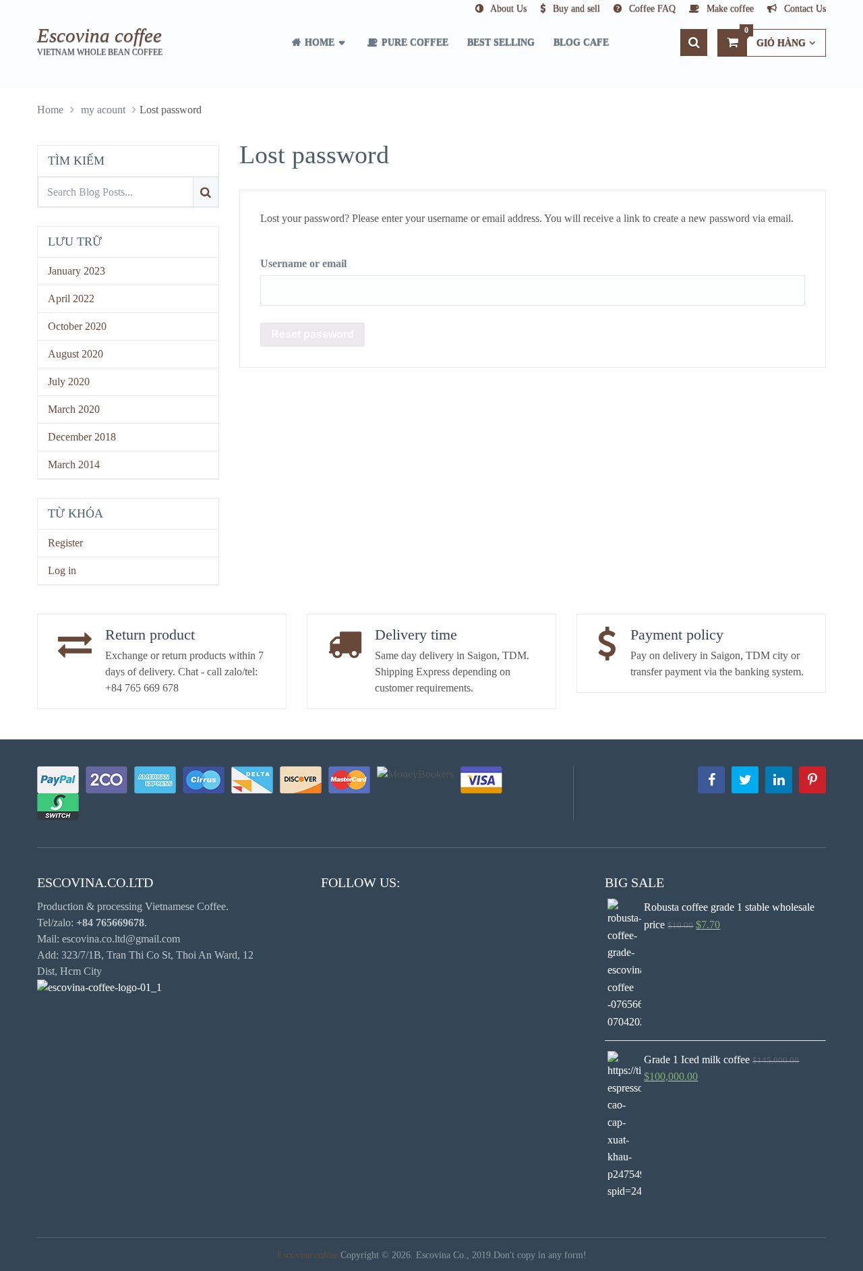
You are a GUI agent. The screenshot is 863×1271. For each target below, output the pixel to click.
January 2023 (76, 271)
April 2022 (71, 298)
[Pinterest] (812, 779)
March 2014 (74, 464)
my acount (103, 109)
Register (65, 542)
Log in (62, 570)
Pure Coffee (413, 42)
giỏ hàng (775, 38)
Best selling (501, 42)
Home (318, 42)
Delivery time (416, 634)
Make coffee (729, 8)
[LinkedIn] (778, 779)
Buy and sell (575, 8)
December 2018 (82, 437)
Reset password (312, 334)
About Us (507, 8)
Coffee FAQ (651, 8)
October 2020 (77, 326)
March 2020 (74, 409)
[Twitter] (745, 779)
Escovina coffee (99, 35)
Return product (150, 634)
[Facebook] (711, 779)
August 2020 (75, 354)
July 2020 (69, 381)
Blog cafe (581, 42)
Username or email (303, 263)
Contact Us (803, 8)
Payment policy (676, 634)
